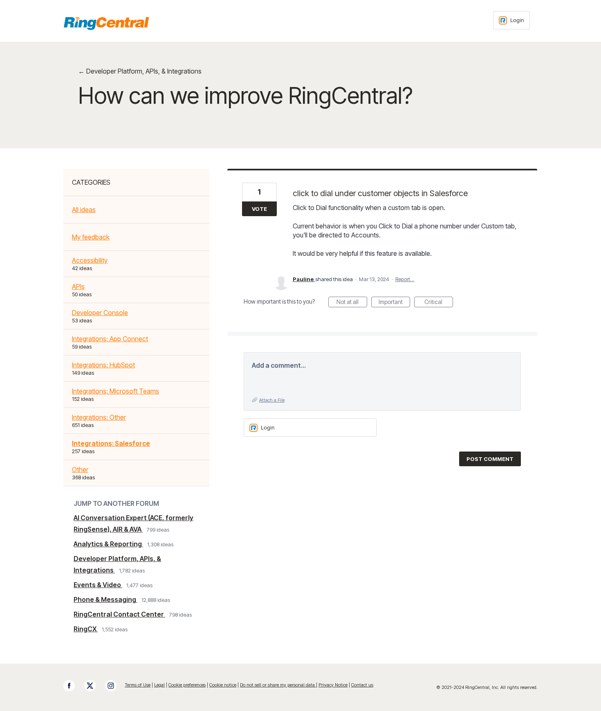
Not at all (351, 302)
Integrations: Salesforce (111, 443)
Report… (405, 279)
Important (394, 302)
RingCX (86, 629)
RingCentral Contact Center (119, 614)
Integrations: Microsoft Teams (115, 391)
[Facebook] (73, 685)
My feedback (91, 237)
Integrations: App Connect (110, 339)
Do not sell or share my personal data (278, 685)
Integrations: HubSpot (103, 365)
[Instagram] (115, 685)
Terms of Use (137, 685)
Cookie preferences (187, 685)
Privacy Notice (333, 685)
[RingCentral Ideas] (106, 23)
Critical (438, 302)
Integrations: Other (99, 417)
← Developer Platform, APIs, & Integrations (140, 71)
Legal (159, 685)
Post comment (490, 459)
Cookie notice (222, 685)
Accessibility (90, 260)
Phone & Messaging (105, 599)
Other (80, 469)
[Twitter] (94, 685)
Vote (259, 209)
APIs (78, 286)
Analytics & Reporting (108, 544)
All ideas (84, 210)
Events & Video (98, 585)
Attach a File (272, 400)
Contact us (362, 685)
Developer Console (100, 313)
